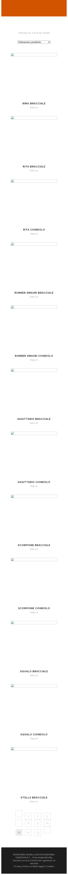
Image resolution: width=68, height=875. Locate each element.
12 (28, 832)
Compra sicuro (21, 860)
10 (47, 823)
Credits (50, 866)
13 (37, 832)
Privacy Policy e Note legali (29, 866)
